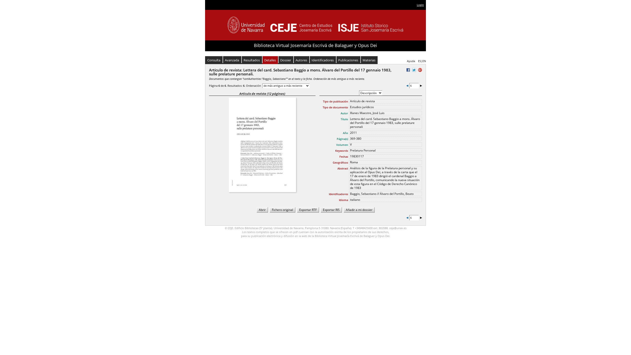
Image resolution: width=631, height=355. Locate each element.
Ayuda (411, 61)
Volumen (342, 145)
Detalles (270, 60)
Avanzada (232, 60)
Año (345, 133)
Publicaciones (348, 60)
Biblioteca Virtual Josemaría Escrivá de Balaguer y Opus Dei (315, 45)
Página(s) (342, 139)
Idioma (343, 200)
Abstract (342, 168)
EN (424, 61)
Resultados (252, 60)
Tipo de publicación (335, 101)
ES (419, 61)
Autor (344, 113)
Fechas (343, 156)
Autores (301, 60)
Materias (369, 60)
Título (344, 119)
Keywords (341, 150)
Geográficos (340, 162)
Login (420, 5)
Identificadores (323, 60)
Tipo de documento (335, 107)
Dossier (285, 60)
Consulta (213, 60)
